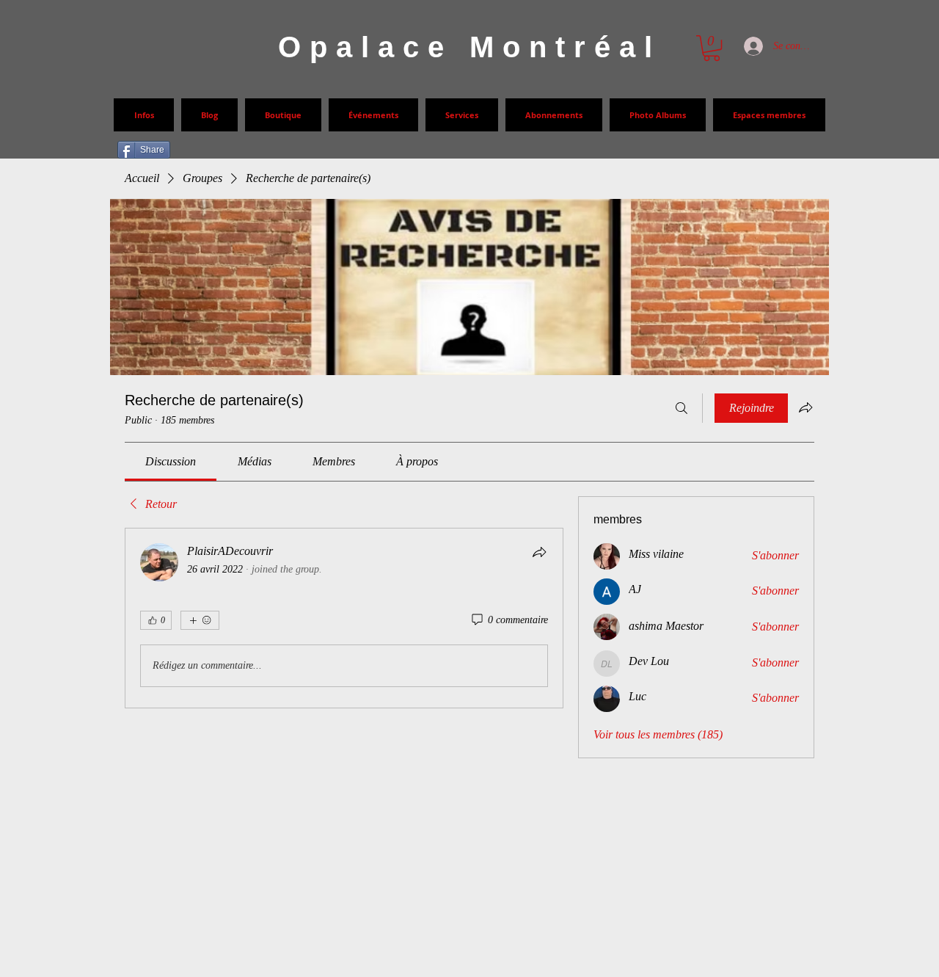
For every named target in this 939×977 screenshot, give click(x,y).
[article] (344, 618)
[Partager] (539, 552)
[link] (170, 461)
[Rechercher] (681, 408)
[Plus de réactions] (199, 620)
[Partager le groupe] (805, 407)
